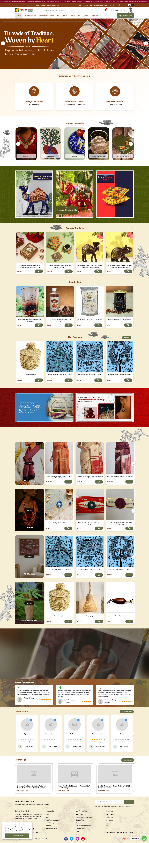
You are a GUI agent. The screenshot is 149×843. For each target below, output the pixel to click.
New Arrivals (62, 16)
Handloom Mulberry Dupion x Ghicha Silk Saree (120, 477)
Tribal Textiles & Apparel (53, 820)
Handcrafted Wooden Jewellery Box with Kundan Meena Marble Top (30, 266)
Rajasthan (27, 734)
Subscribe (129, 802)
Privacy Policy (80, 814)
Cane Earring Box (30, 374)
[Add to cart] (39, 271)
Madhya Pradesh (51, 734)
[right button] (146, 43)
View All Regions (127, 711)
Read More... (21, 790)
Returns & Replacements (83, 825)
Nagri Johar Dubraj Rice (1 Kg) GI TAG (89, 319)
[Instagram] (77, 839)
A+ (124, 5)
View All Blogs (127, 760)
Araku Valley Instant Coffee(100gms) (119, 319)
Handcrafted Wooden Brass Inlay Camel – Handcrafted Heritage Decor (89, 266)
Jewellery (48, 825)
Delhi (122, 734)
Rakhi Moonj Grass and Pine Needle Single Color (120, 523)
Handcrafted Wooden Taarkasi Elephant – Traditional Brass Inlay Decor (119, 266)
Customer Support (53, 5)
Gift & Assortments (51, 828)
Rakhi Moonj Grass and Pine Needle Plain (89, 523)
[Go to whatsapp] (144, 838)
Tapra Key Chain (120, 616)
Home (19, 16)
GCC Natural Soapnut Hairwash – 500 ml (60, 320)
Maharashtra (74, 734)
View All (126, 337)
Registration (123, 10)
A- (118, 5)
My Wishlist (109, 820)
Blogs (86, 16)
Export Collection (46, 16)
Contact (95, 16)
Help (77, 831)
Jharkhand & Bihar (98, 734)
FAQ (107, 825)
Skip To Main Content (85, 5)
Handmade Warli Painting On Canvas (60, 374)
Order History (110, 817)
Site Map (112, 5)
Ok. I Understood (17, 835)
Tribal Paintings (50, 823)
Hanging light (90, 616)
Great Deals (75, 16)
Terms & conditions (81, 823)
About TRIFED (110, 814)
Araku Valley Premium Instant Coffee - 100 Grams (30, 320)
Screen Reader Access (101, 5)
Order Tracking (40, 5)
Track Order (109, 823)
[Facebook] (66, 839)
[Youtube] (83, 839)
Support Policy (80, 820)
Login (116, 10)
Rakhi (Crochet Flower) (59, 522)
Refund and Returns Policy (84, 817)
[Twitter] (71, 839)
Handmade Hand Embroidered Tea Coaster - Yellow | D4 (60, 266)
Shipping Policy (80, 828)
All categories (30, 16)
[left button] (3, 43)
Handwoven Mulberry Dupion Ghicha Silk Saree (90, 477)
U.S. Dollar (28, 5)
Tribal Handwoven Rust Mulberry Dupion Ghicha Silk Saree (59, 477)
